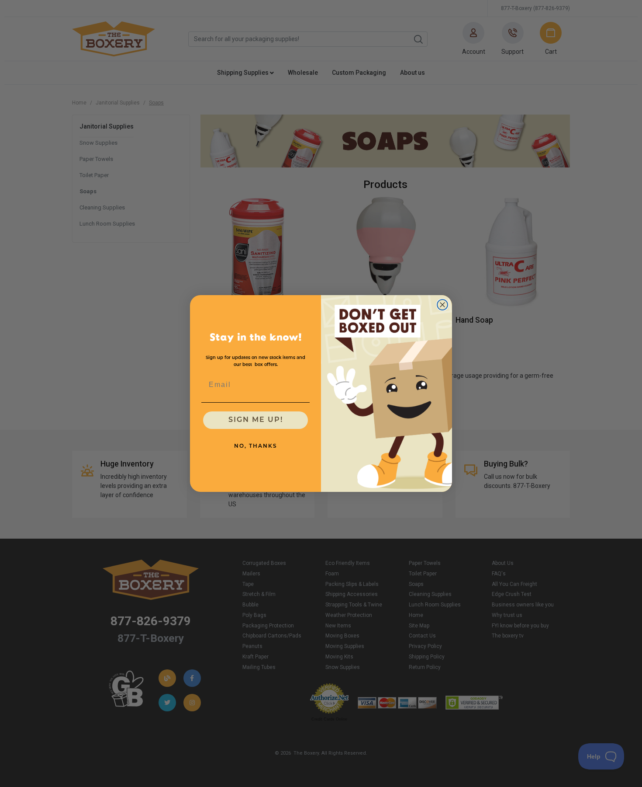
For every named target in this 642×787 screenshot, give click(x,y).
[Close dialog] (442, 304)
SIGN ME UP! (255, 420)
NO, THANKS (255, 446)
